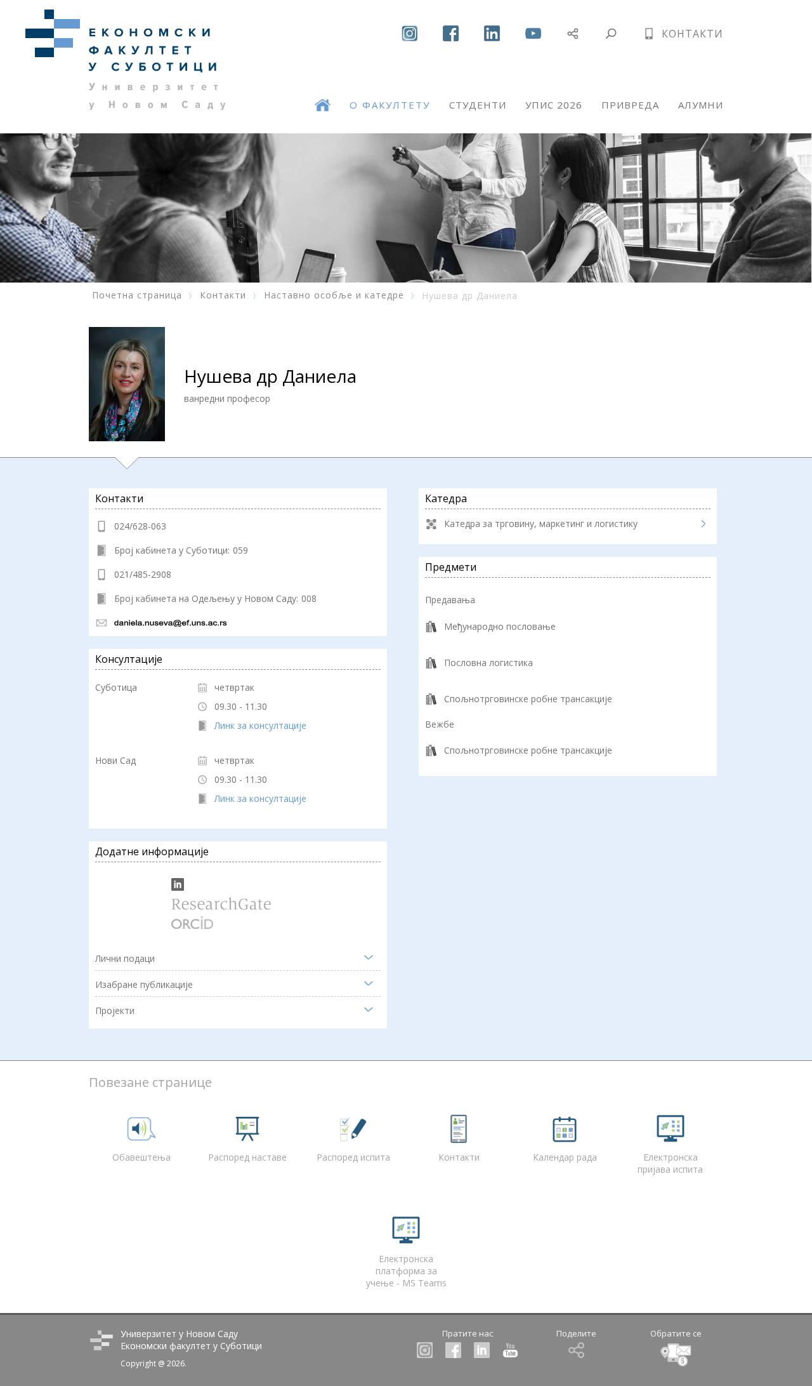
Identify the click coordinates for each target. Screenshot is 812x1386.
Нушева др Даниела (470, 296)
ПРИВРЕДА (630, 104)
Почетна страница (137, 295)
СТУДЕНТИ (477, 104)
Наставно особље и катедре (334, 295)
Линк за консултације (260, 725)
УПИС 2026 (553, 104)
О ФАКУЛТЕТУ (390, 104)
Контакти (223, 295)
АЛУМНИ (700, 104)
